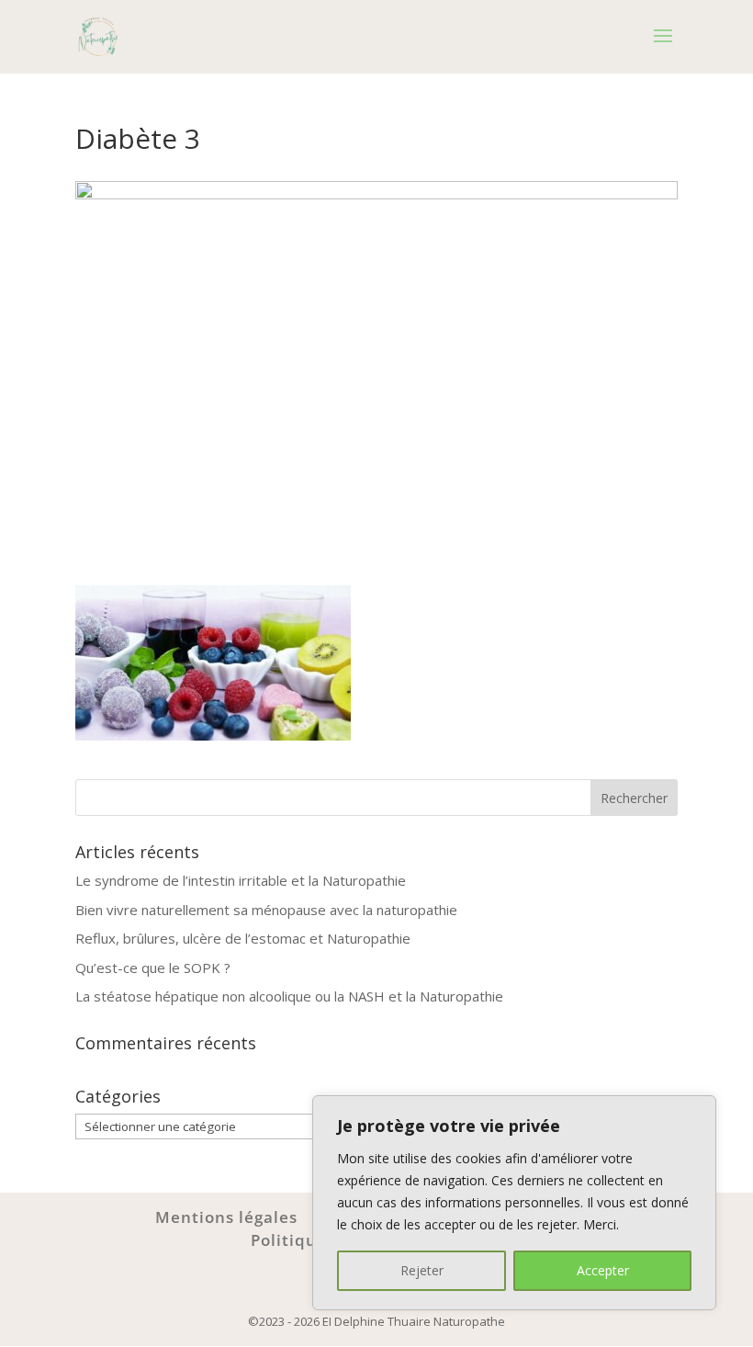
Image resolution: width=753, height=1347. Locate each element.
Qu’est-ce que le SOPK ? (152, 967)
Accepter (603, 1270)
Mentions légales (226, 1217)
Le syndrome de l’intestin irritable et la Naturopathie (240, 880)
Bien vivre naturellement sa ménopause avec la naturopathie (266, 909)
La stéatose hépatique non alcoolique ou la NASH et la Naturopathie (289, 996)
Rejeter (422, 1270)
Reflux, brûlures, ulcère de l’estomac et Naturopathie (242, 938)
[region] (514, 1202)
